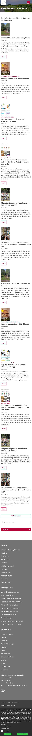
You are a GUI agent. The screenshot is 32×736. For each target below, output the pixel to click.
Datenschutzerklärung (14, 722)
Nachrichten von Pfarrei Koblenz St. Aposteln (15, 19)
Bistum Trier (6, 630)
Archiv (6, 529)
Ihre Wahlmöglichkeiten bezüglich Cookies (16, 710)
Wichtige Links (7, 588)
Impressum (3, 724)
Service (4, 545)
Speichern (8, 734)
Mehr (3, 57)
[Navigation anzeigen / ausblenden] (28, 2)
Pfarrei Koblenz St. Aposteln (12, 675)
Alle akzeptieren (22, 734)
